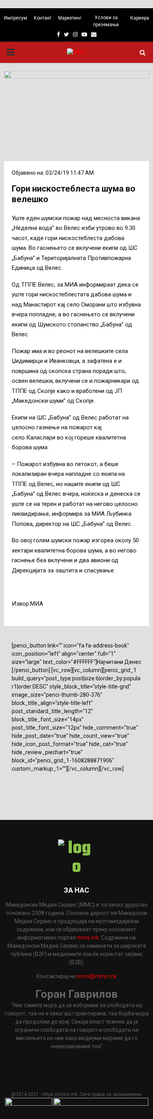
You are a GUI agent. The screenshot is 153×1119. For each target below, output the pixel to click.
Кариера (139, 18)
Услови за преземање (106, 21)
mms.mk (88, 937)
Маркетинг (70, 18)
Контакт (42, 18)
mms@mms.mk (97, 976)
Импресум (15, 18)
